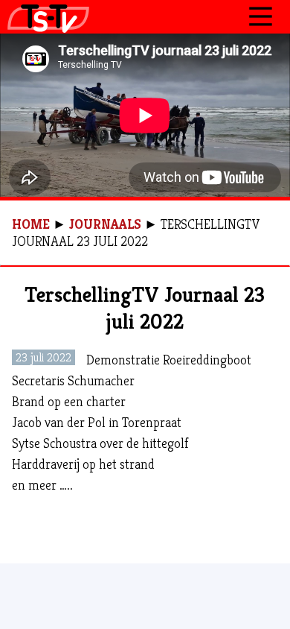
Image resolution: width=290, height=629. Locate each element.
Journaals (105, 224)
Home (31, 224)
